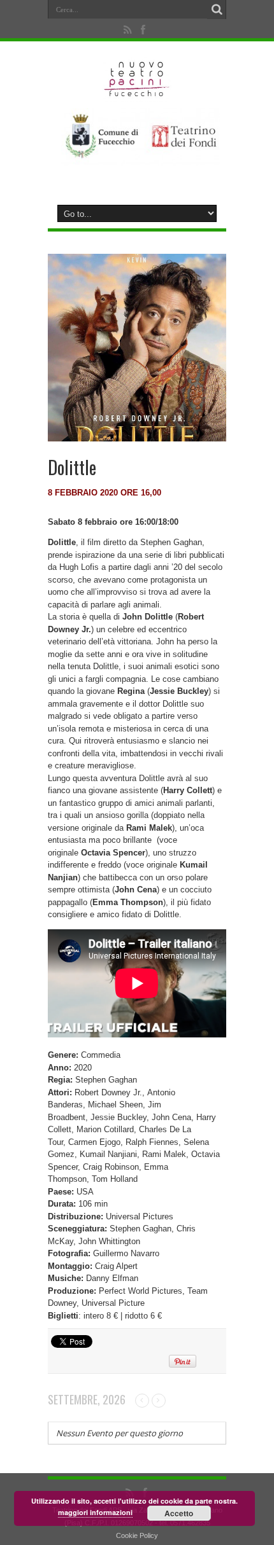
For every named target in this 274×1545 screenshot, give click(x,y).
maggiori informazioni (95, 1512)
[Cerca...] (216, 9)
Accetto (178, 1513)
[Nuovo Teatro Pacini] (137, 92)
